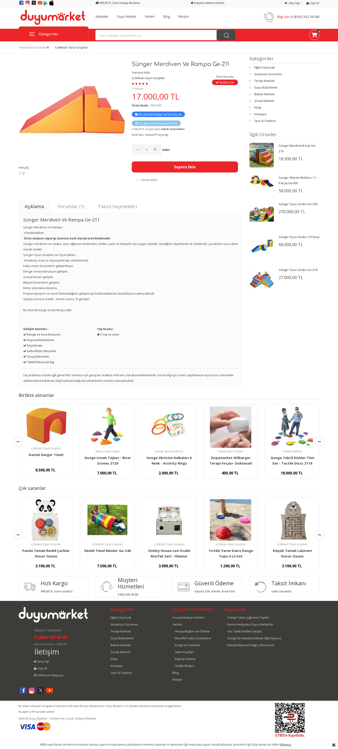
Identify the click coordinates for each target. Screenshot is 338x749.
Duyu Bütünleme (266, 87)
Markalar (102, 16)
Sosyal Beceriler (37, 356)
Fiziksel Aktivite (292, 451)
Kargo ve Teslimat (187, 645)
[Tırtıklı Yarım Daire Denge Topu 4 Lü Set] (231, 520)
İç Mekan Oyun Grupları (71, 47)
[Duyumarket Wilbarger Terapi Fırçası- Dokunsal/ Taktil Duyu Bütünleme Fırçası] (231, 427)
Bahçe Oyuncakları (108, 451)
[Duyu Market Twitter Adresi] (34, 4)
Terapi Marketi (264, 81)
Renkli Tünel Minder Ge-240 (107, 550)
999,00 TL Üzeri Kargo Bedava (119, 3)
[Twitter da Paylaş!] (24, 173)
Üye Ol (314, 3)
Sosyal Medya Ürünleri (188, 617)
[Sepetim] (314, 36)
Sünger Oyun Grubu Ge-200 (298, 204)
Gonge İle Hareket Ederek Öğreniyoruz (254, 638)
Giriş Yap (294, 3)
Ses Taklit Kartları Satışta (244, 631)
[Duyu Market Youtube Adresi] (40, 4)
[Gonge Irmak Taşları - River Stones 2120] (107, 427)
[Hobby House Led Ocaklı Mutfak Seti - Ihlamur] (169, 520)
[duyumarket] (52, 17)
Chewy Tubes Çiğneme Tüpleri (248, 617)
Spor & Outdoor (265, 121)
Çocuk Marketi (264, 101)
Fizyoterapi (34, 345)
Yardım (149, 16)
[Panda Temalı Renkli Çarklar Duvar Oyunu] (46, 520)
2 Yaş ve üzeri (109, 334)
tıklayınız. (286, 744)
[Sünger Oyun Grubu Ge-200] (261, 214)
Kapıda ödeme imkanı (208, 3)
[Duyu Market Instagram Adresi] (28, 4)
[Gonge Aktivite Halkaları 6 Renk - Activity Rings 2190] (169, 427)
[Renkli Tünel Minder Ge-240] (107, 520)
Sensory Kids (141, 72)
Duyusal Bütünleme (40, 340)
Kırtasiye (260, 114)
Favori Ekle (149, 180)
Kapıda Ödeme (185, 659)
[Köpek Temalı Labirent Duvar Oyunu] (292, 520)
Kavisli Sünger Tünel (46, 454)
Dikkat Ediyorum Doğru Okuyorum (250, 645)
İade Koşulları (184, 652)
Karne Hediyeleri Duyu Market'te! (250, 624)
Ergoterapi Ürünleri (230, 451)
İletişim (183, 16)
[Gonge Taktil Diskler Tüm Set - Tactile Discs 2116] (292, 427)
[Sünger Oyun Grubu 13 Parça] (261, 246)
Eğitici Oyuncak (264, 67)
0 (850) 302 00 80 (305, 16)
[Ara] (226, 35)
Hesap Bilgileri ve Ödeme (192, 631)
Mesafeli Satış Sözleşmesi (193, 638)
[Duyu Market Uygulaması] (46, 4)
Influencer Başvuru (49, 675)
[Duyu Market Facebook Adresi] (22, 4)
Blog (166, 16)
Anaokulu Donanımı (32, 47)
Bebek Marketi (264, 94)
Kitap (257, 107)
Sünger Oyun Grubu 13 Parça (299, 237)
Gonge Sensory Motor (169, 451)
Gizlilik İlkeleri (184, 666)
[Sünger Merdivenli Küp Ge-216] (261, 155)
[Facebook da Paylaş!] (20, 173)
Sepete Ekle (185, 166)
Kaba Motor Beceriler (41, 351)
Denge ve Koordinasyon (43, 334)
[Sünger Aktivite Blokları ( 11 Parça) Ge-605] (261, 181)
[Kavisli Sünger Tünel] (46, 425)
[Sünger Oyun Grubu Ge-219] (261, 279)
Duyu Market (126, 16)
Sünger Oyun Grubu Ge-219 (298, 270)
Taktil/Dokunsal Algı (40, 362)
